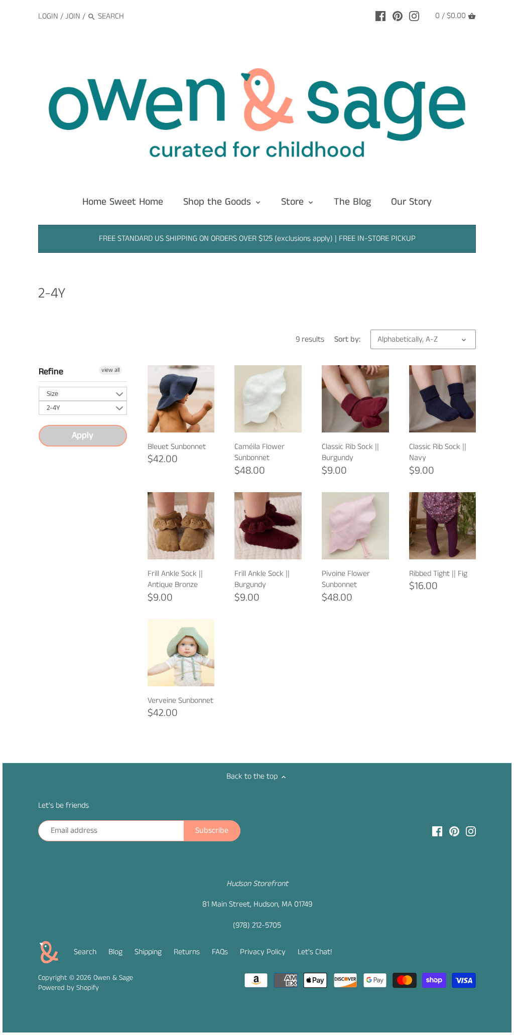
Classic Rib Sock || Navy (437, 452)
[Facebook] (380, 16)
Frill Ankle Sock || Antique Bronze (175, 579)
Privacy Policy (263, 952)
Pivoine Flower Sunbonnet (346, 579)
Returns (187, 952)
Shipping (148, 952)
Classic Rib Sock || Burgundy (350, 452)
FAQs (220, 952)
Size (52, 394)
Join (72, 16)
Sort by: (347, 339)
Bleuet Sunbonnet (177, 447)
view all (110, 370)
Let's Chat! (315, 952)
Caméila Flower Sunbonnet (259, 452)
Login (48, 16)
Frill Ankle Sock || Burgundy (262, 579)
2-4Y (53, 408)
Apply (82, 435)
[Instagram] (414, 16)
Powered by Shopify (68, 988)
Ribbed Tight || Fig (438, 573)
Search (85, 952)
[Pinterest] (398, 16)
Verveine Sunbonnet (180, 700)
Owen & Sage (113, 978)
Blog (115, 952)
